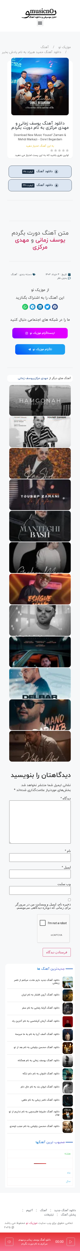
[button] (40, 23)
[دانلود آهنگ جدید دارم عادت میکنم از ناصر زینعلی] (68, 982)
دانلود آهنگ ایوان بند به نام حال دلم (40, 1086)
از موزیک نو (40, 290)
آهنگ (45, 47)
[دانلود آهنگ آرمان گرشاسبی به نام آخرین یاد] (68, 1022)
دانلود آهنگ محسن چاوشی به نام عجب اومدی (34, 1126)
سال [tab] (68, 1181)
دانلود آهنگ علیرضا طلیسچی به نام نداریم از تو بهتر (34, 1113)
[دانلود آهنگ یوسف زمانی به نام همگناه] (68, 1061)
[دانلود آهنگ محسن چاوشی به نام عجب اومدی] (68, 1127)
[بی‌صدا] (9, 1242)
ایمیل (66, 867)
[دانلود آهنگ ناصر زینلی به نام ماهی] (68, 1101)
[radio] (67, 151)
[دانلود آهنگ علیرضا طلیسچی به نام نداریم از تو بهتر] (68, 1114)
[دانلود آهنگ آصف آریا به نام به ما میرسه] (68, 1035)
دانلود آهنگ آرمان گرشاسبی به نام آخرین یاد (35, 1021)
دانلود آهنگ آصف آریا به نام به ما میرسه (37, 1034)
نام (68, 851)
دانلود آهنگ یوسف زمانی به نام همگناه (38, 1060)
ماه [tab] (69, 1173)
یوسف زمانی (50, 240)
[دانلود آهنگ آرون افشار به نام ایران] (68, 995)
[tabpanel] (40, 1163)
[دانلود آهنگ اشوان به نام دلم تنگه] (68, 1074)
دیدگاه (66, 798)
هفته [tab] (67, 1154)
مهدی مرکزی (41, 378)
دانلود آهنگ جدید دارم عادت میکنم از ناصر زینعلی (36, 982)
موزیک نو (64, 47)
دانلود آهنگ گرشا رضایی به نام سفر (40, 1008)
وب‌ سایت (64, 884)
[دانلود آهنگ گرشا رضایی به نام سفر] (68, 1009)
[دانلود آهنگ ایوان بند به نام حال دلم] (68, 1087)
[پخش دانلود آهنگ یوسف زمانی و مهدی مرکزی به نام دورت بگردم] (71, 1242)
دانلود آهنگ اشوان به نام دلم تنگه (41, 1073)
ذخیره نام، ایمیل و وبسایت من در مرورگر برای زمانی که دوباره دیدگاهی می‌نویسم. (43, 906)
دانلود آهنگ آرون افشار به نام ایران (40, 994)
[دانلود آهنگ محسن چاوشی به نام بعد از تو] (68, 1048)
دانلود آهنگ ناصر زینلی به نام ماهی (40, 1100)
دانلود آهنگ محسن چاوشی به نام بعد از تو (36, 1047)
